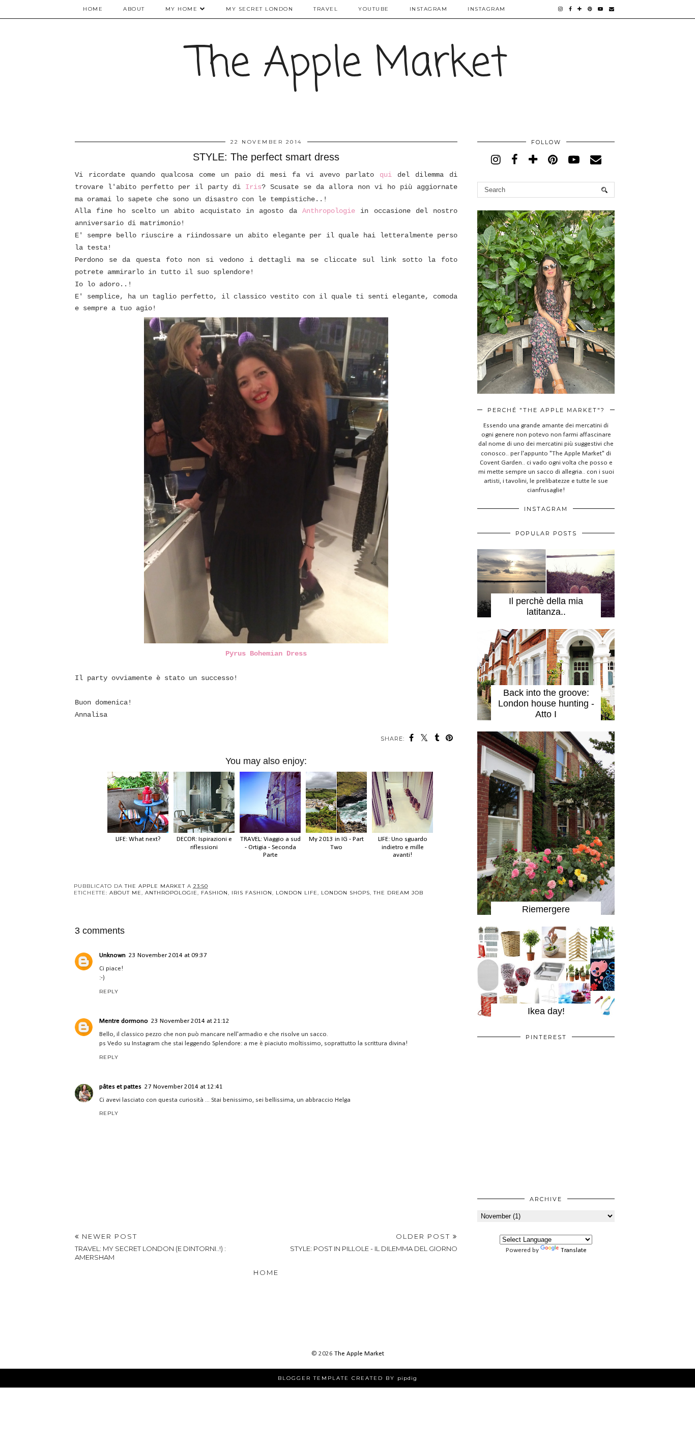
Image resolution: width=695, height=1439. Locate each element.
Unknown (112, 955)
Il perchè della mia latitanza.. (546, 606)
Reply (109, 991)
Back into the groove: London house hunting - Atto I (546, 703)
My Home (181, 9)
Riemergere (546, 909)
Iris (253, 187)
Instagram (429, 9)
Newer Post (150, 1246)
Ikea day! (546, 1011)
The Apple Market (348, 64)
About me (125, 892)
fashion (214, 892)
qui (386, 175)
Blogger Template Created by (347, 1378)
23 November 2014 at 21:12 (190, 1021)
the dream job (398, 892)
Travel (325, 9)
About (134, 9)
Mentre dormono (123, 1021)
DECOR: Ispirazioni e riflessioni (204, 843)
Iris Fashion (251, 892)
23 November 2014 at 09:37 (168, 955)
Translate (574, 1250)
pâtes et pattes (120, 1086)
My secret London (259, 9)
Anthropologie (328, 211)
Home (93, 9)
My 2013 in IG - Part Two (336, 843)
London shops (345, 892)
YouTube (373, 9)
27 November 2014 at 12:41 (183, 1086)
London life (296, 892)
